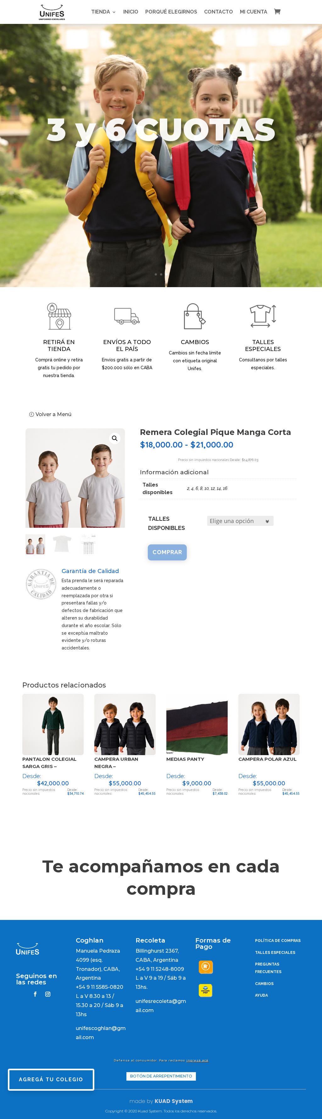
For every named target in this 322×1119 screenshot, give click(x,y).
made (137, 1101)
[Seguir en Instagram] (48, 994)
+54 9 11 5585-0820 (99, 987)
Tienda (100, 12)
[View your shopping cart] (282, 11)
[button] (114, 438)
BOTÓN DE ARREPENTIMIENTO (161, 1076)
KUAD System (174, 1101)
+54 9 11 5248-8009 (160, 969)
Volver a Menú (53, 414)
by (149, 1101)
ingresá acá (197, 1060)
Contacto (218, 12)
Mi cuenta (253, 12)
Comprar (167, 552)
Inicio (130, 12)
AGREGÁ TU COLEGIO (51, 1080)
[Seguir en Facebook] (35, 994)
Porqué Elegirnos (171, 12)
